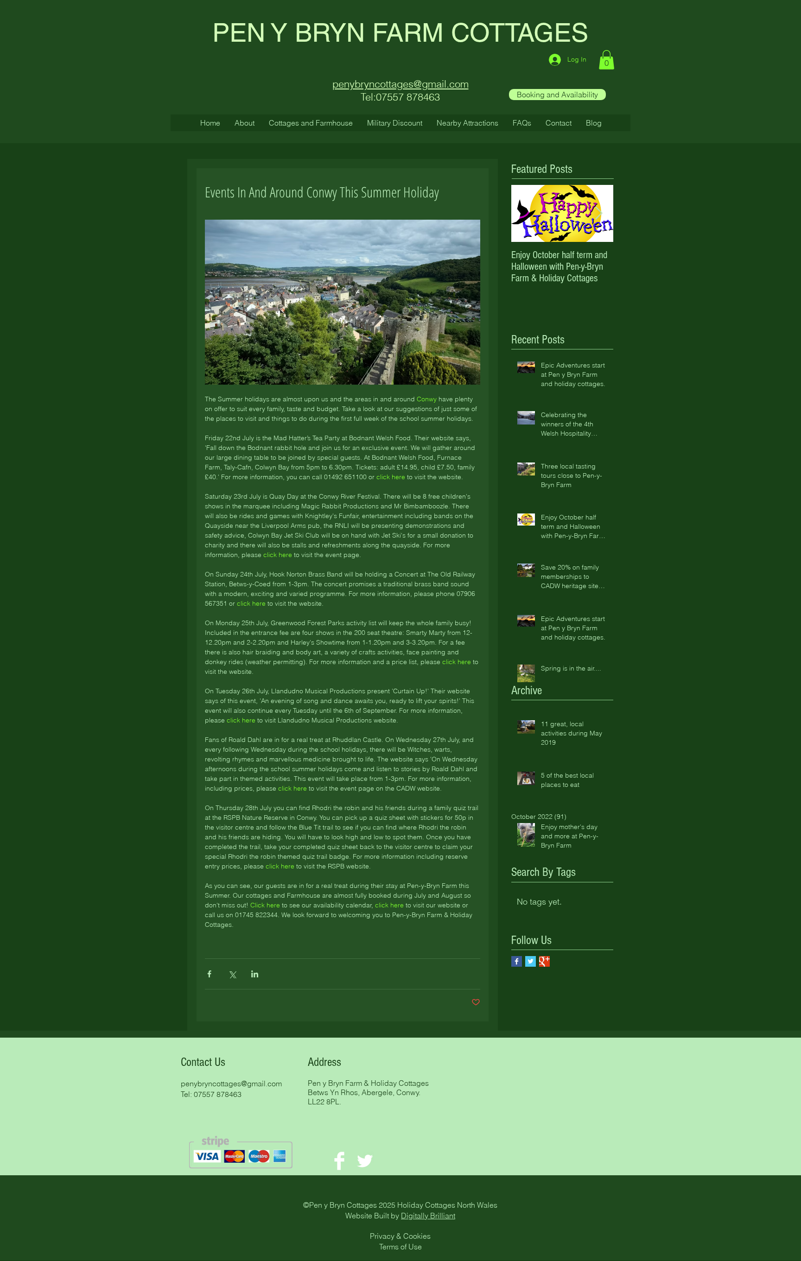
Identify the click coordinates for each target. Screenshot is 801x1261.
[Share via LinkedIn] (254, 974)
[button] (606, 60)
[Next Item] (598, 213)
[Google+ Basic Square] (544, 961)
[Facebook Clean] (339, 1161)
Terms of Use (400, 1246)
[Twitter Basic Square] (530, 961)
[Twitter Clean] (365, 1161)
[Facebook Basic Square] (516, 961)
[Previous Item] (526, 213)
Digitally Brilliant (428, 1215)
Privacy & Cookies (400, 1236)
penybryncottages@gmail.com (231, 1083)
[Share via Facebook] (209, 974)
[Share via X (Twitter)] (232, 974)
